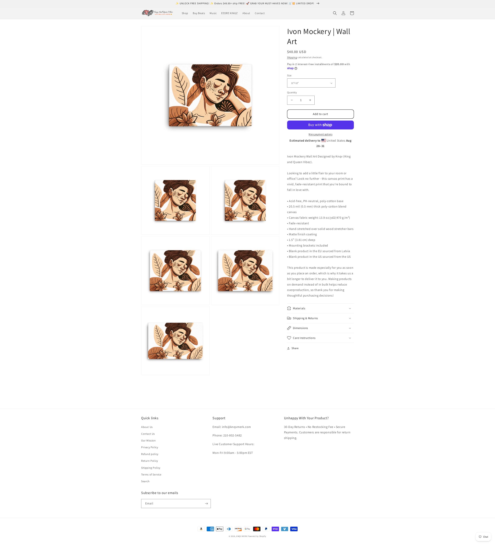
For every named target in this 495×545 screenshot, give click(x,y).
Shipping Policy (150, 467)
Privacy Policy (149, 447)
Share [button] (295, 348)
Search (145, 481)
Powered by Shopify (257, 536)
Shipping (292, 57)
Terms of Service (151, 474)
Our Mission (148, 440)
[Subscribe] (206, 503)
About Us (147, 427)
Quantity (292, 92)
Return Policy (149, 461)
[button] (335, 13)
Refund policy (149, 454)
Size (289, 75)
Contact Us (148, 433)
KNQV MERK (241, 536)
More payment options (320, 134)
